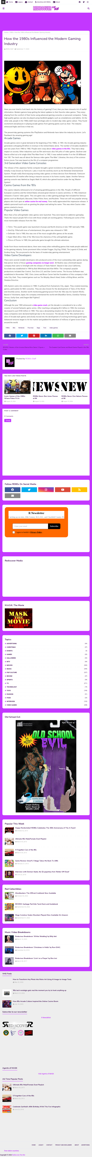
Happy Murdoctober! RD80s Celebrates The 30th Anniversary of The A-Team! (45, 828)
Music (47, 669)
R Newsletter (46, 1018)
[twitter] (83, 2)
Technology (47, 687)
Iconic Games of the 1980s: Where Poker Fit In (14, 397)
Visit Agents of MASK (46, 1074)
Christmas (47, 647)
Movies (47, 665)
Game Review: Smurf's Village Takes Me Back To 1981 (36, 861)
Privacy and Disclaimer (63, 1145)
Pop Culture (47, 672)
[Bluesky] (29, 495)
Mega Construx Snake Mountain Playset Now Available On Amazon (41, 915)
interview (47, 701)
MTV (47, 662)
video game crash (40, 305)
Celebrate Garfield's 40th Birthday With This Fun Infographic (36, 1107)
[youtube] (63, 489)
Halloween (47, 658)
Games (47, 654)
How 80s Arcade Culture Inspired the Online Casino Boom (35, 1001)
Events (47, 651)
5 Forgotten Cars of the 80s (26, 850)
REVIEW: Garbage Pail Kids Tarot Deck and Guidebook (36, 904)
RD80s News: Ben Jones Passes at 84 (45, 397)
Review (47, 676)
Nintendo (21, 328)
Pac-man (31, 328)
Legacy (20, 2)
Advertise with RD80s (44, 2)
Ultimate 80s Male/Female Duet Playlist (30, 839)
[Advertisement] (46, 21)
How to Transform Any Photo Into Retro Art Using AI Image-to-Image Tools (42, 979)
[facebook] (79, 2)
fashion (47, 694)
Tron (44, 328)
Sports (47, 680)
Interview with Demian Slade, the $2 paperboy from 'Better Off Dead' (42, 872)
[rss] (79, 489)
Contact (30, 2)
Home (11, 2)
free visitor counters (11, 1151)
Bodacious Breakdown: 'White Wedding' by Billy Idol (36, 936)
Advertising (47, 643)
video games (53, 328)
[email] (12, 495)
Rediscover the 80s (18, 1155)
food (47, 698)
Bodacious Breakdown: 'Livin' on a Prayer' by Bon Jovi (36, 958)
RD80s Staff (9, 49)
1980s (11, 32)
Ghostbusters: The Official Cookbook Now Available (35, 893)
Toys (47, 690)
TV (47, 683)
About (58, 2)
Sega (38, 328)
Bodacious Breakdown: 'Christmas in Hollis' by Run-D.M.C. (38, 947)
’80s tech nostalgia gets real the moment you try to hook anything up (39, 990)
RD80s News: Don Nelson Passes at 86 (74, 397)
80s (14, 328)
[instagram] (87, 2)
